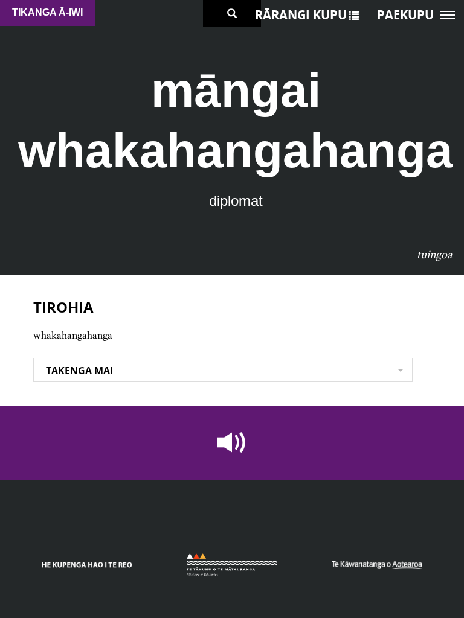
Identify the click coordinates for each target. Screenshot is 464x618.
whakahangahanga (72, 335)
